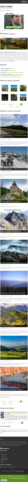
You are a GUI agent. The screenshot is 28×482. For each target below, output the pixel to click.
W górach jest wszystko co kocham (8, 467)
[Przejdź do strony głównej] (6, 7)
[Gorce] (14, 88)
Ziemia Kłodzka (14, 72)
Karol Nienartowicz (24, 38)
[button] (24, 2)
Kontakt (2, 462)
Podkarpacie (21, 72)
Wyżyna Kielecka (16, 77)
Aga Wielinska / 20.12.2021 (6, 328)
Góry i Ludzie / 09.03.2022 (6, 139)
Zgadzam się (3, 480)
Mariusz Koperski (8, 415)
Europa (11, 30)
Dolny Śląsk (14, 74)
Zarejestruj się (10, 10)
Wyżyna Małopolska (4, 75)
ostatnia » (18, 106)
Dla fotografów (4, 457)
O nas (2, 452)
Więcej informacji (22, 478)
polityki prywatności (15, 478)
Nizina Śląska (20, 74)
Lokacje (7, 30)
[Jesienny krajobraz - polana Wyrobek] (23, 88)
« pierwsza (3, 104)
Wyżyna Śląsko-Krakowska (15, 75)
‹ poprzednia (10, 104)
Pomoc (2, 460)
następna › (11, 106)
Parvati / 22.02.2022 (5, 204)
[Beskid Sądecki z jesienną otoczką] (5, 88)
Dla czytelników (4, 454)
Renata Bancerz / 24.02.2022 (6, 171)
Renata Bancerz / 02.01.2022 (6, 296)
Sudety (13, 70)
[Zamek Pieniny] (14, 97)
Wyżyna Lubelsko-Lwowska (6, 77)
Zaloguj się (3, 10)
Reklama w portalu (4, 459)
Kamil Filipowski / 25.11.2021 (7, 392)
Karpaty (10, 70)
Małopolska (8, 72)
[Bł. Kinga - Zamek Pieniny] (5, 97)
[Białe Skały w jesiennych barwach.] (23, 97)
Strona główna (3, 30)
